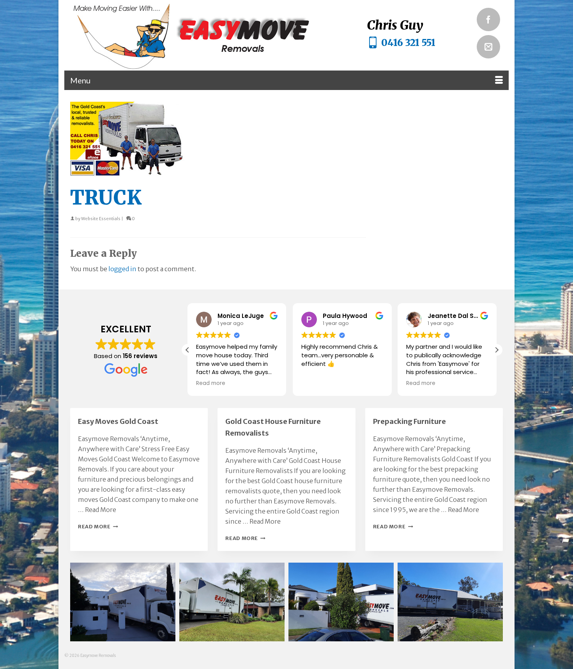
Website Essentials (100, 218)
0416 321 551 (408, 43)
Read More (100, 510)
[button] (496, 350)
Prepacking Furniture (409, 421)
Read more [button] (210, 383)
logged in (122, 269)
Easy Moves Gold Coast (118, 421)
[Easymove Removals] (206, 35)
